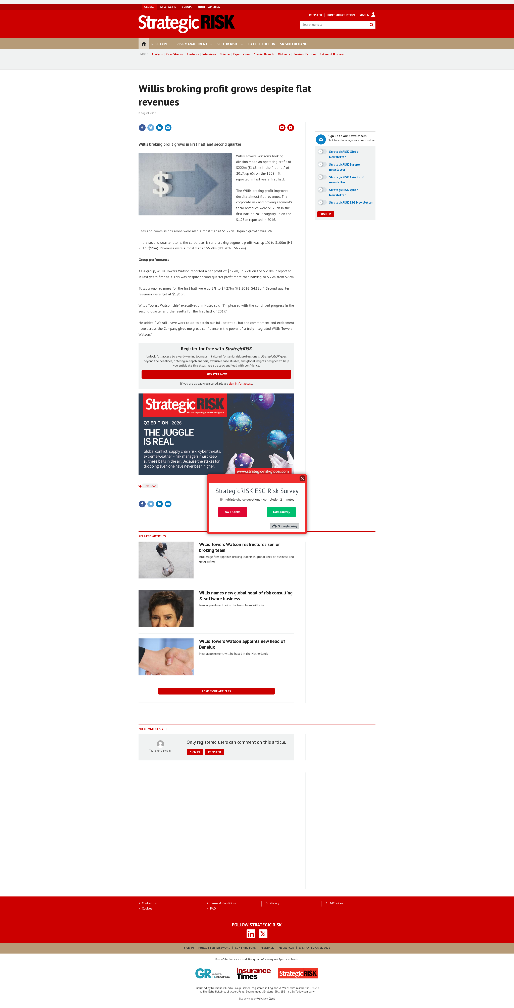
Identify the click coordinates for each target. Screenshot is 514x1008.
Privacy (274, 903)
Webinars (284, 54)
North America (209, 7)
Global (149, 7)
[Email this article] (168, 127)
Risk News (150, 486)
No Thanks (233, 512)
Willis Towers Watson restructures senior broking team (239, 547)
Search (371, 25)
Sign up (325, 214)
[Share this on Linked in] (159, 127)
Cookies (147, 908)
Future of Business (332, 54)
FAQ (213, 908)
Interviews (209, 54)
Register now (216, 374)
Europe (187, 7)
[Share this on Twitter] (150, 127)
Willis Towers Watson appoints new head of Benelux (242, 644)
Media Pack (286, 948)
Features (193, 54)
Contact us (149, 903)
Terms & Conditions (223, 903)
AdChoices (336, 903)
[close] (294, 119)
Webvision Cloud (266, 998)
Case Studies (174, 54)
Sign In (364, 15)
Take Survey (281, 512)
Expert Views (241, 54)
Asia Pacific (168, 7)
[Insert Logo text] (187, 32)
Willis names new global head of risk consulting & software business (246, 595)
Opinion (225, 54)
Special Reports (264, 54)
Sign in (243, 119)
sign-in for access (240, 383)
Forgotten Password (214, 948)
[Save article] (290, 127)
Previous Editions (305, 54)
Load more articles (216, 691)
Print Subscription (341, 15)
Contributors (245, 948)
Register (315, 15)
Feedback (267, 948)
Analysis (157, 54)
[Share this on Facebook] (142, 127)
